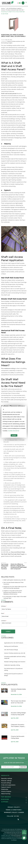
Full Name (4, 606)
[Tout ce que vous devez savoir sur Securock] (4, 702)
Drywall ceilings (6, 783)
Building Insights (7, 43)
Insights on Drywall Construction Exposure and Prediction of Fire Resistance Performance (13, 592)
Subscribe (23, 767)
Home (3, 8)
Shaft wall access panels (8, 93)
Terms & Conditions (13, 809)
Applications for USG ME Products (13, 643)
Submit (8, 631)
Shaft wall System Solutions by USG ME (15, 580)
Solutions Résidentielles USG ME (18, 690)
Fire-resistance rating (8, 368)
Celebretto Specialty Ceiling (12, 665)
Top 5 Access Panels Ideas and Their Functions (4, 565)
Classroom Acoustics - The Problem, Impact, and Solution (18, 726)
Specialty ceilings (6, 778)
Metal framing (5, 793)
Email (2, 613)
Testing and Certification (11, 646)
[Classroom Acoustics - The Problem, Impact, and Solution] (4, 726)
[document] (14, 424)
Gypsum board (6, 787)
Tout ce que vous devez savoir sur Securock (18, 702)
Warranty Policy (10, 812)
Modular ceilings (6, 780)
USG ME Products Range (11, 649)
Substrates (4, 789)
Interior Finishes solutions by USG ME (12, 10)
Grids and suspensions (8, 785)
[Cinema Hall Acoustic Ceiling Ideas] (4, 737)
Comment (3, 620)
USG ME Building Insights (13, 8)
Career (21, 812)
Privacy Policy (13, 807)
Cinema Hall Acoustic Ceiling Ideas (17, 737)
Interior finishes (6, 791)
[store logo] (8, 3)
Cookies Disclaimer (13, 430)
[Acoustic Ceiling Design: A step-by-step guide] (4, 714)
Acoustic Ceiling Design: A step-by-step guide (18, 713)
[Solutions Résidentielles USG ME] (4, 690)
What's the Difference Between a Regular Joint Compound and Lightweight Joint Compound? (19, 565)
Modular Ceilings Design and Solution (14, 661)
